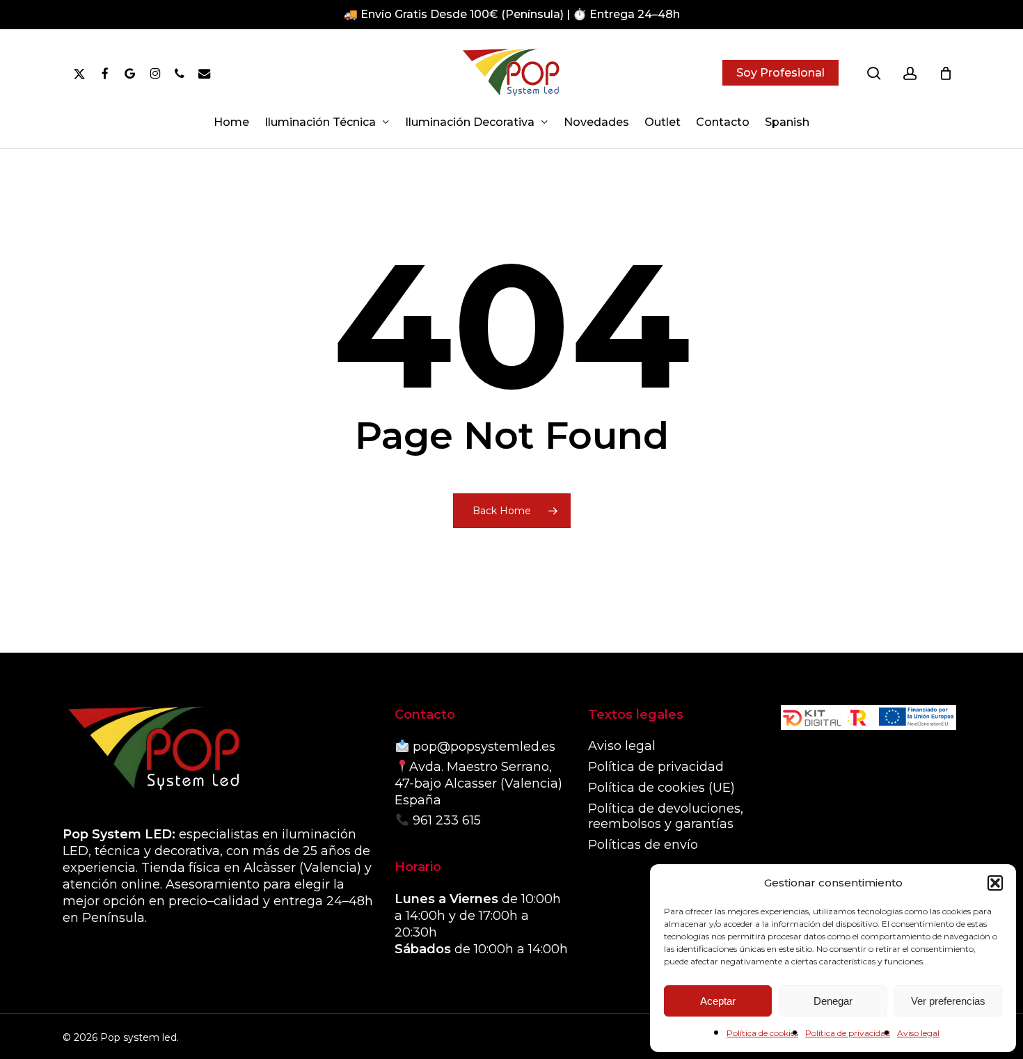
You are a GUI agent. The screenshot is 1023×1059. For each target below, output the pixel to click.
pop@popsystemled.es (484, 746)
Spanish (787, 122)
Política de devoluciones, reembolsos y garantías (665, 816)
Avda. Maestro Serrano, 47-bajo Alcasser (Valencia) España (478, 783)
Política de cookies (762, 1033)
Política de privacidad (847, 1033)
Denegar (833, 1001)
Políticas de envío (643, 844)
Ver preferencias (948, 1001)
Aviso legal (918, 1033)
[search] (874, 73)
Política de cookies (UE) (661, 787)
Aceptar (718, 1001)
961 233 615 (447, 820)
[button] (995, 883)
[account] (910, 73)
